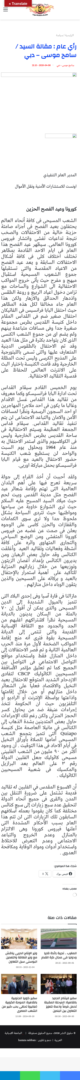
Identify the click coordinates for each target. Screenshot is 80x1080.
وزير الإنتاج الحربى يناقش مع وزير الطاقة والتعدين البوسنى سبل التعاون (21, 957)
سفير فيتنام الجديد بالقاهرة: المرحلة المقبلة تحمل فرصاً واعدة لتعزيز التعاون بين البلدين (60, 1004)
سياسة (59, 35)
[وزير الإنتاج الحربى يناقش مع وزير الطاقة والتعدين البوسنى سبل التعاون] (19, 939)
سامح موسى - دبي (65, 65)
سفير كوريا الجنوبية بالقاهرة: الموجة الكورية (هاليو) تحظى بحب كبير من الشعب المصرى (19, 1004)
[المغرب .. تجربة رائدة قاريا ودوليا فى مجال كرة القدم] (59, 939)
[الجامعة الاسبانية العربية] (40, 9)
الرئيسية (69, 35)
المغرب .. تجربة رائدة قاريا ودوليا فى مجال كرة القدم (59, 955)
